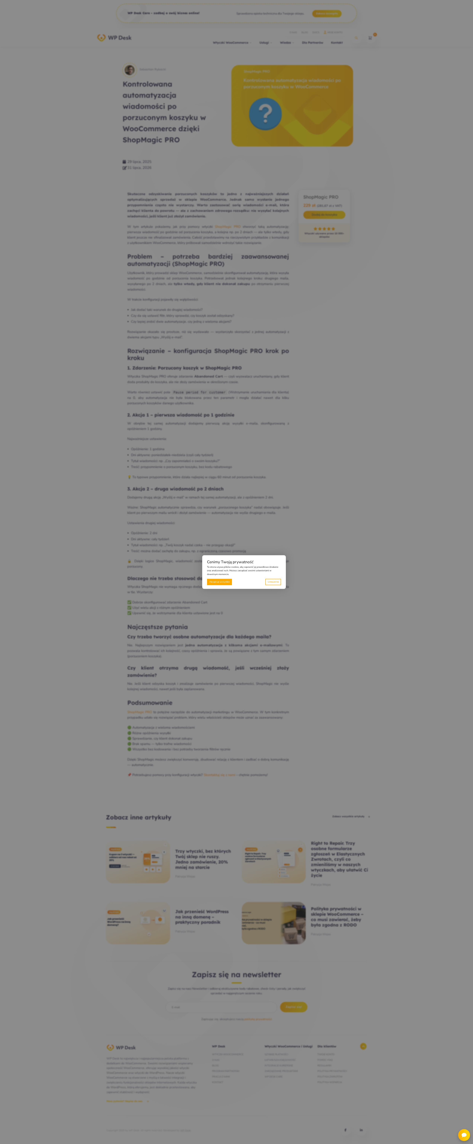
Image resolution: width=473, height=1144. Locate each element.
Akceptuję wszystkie (219, 581)
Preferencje (273, 582)
